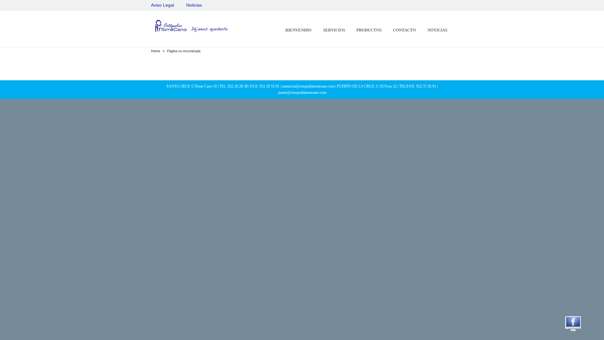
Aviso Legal (162, 5)
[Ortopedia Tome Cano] (190, 27)
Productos (369, 30)
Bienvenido (298, 30)
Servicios (334, 30)
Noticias (194, 5)
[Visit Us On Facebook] (573, 330)
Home (155, 51)
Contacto (404, 30)
